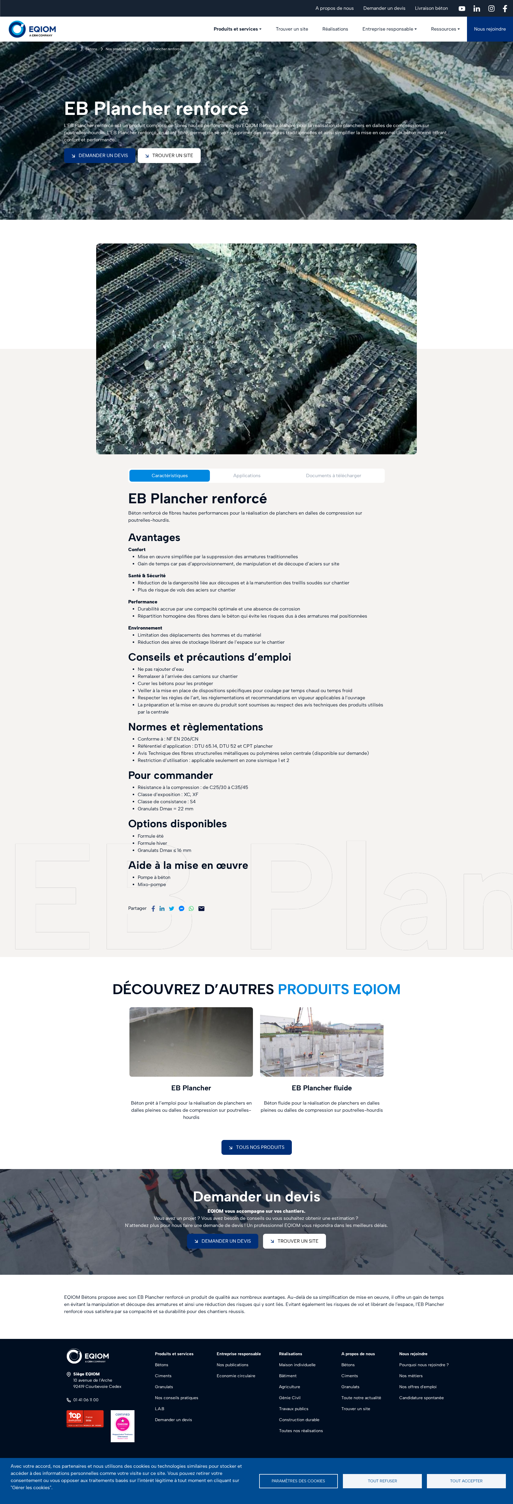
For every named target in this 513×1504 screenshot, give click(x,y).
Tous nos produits (260, 1147)
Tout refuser (382, 1480)
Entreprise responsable (387, 29)
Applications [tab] (247, 475)
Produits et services (236, 29)
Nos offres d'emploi (418, 1386)
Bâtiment (288, 1375)
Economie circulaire (236, 1375)
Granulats (164, 1386)
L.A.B (159, 1408)
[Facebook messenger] (181, 908)
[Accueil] (36, 29)
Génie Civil (289, 1397)
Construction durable (299, 1419)
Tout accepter (466, 1480)
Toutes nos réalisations (301, 1430)
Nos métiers (411, 1375)
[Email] (201, 908)
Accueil (70, 49)
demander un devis (226, 1241)
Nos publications (232, 1364)
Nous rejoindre (490, 29)
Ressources (443, 29)
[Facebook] (153, 908)
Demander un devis (384, 8)
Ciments (163, 1375)
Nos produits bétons (122, 49)
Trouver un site (292, 29)
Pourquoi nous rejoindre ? (424, 1364)
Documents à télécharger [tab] (333, 475)
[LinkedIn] (161, 908)
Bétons (91, 49)
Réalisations (335, 29)
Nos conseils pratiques (176, 1397)
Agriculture (289, 1386)
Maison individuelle (297, 1364)
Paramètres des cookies (298, 1480)
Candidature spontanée (421, 1397)
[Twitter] (171, 908)
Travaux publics (293, 1408)
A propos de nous (335, 8)
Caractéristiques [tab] (170, 475)
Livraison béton (431, 8)
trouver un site (298, 1241)
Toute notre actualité (361, 1397)
